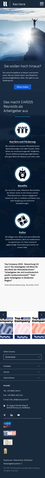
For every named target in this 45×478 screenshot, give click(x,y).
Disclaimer (28, 460)
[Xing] (4, 415)
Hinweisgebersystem (11, 463)
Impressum (8, 460)
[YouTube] (18, 415)
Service (6, 372)
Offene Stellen (22, 87)
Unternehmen (8, 378)
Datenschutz (18, 460)
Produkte (7, 366)
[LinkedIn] (11, 415)
